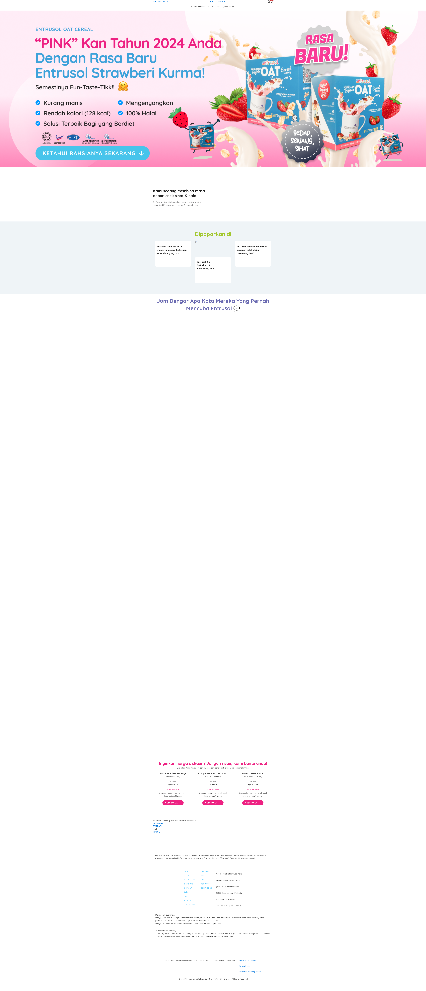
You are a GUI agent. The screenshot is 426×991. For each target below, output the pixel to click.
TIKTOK (156, 832)
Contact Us (189, 904)
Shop (162, 1)
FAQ (185, 896)
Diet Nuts (188, 884)
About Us (188, 900)
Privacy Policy (244, 966)
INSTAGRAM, (158, 823)
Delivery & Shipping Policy (250, 971)
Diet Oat (156, 1)
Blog (166, 1)
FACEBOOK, (158, 826)
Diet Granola (190, 880)
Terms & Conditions (247, 960)
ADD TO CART (173, 802)
